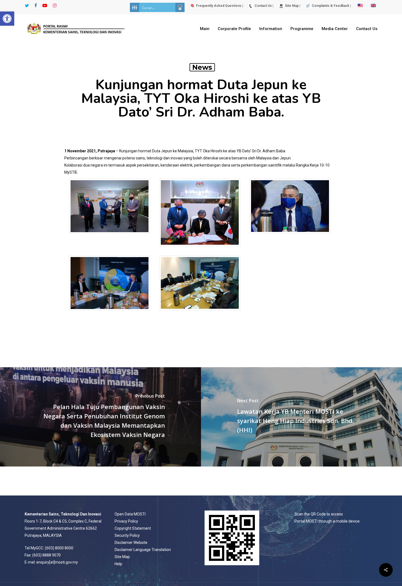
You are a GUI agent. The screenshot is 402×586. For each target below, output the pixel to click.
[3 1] (290, 236)
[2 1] (199, 249)
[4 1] (109, 313)
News (202, 67)
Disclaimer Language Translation (143, 549)
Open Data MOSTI (130, 514)
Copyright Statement (133, 528)
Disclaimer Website (131, 542)
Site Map (122, 557)
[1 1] (109, 236)
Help (118, 564)
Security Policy (127, 535)
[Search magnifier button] (180, 7)
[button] (7, 18)
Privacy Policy (126, 521)
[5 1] (199, 313)
